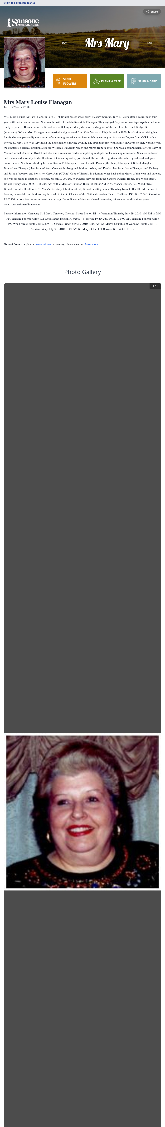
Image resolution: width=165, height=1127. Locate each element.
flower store (91, 244)
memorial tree (43, 244)
